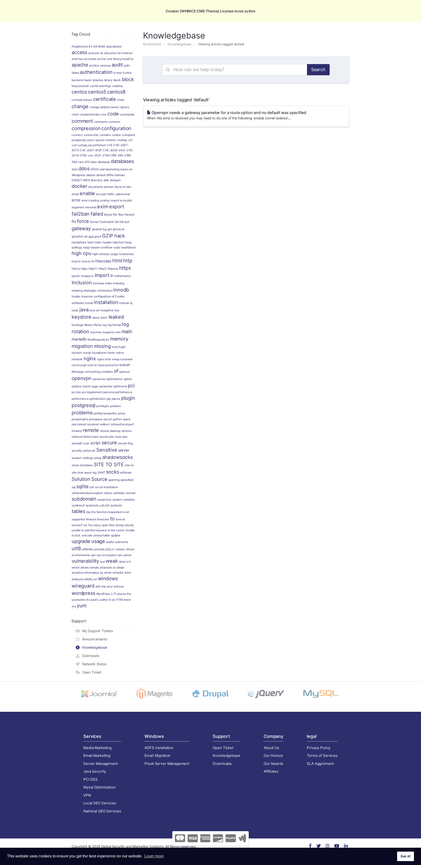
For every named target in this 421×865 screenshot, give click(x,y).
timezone (103, 519)
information (104, 290)
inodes (76, 296)
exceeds (90, 207)
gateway (81, 228)
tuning (119, 525)
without (119, 586)
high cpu (81, 253)
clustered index (90, 114)
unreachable (101, 535)
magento (108, 332)
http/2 (102, 268)
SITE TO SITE (109, 464)
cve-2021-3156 (98, 155)
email (75, 194)
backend (77, 80)
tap (88, 512)
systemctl (78, 505)
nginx (90, 358)
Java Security (94, 771)
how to (76, 261)
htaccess (103, 260)
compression (86, 128)
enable (87, 193)
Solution (81, 479)
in (112, 275)
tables (78, 511)
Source (99, 479)
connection (91, 135)
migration (82, 346)
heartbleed (128, 247)
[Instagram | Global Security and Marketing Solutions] (327, 846)
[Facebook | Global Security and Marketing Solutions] (310, 846)
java (83, 310)
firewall (129, 214)
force (83, 221)
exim (102, 206)
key (117, 310)
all (101, 53)
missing (102, 346)
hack (119, 236)
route (118, 436)
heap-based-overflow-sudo (101, 247)
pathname (120, 386)
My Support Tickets (96, 631)
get (109, 229)
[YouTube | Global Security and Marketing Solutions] (337, 846)
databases (122, 161)
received (93, 424)
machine (96, 332)
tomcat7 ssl (79, 525)
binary (108, 80)
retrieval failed (81, 436)
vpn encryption (106, 555)
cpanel (99, 140)
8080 (101, 46)
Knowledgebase (179, 44)
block (128, 79)
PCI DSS (90, 779)
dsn (128, 187)
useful (110, 542)
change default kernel (103, 107)
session (77, 458)
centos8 (116, 92)
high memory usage (105, 254)
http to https (79, 268)
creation (110, 140)
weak (112, 561)
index (108, 283)
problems (82, 413)
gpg (91, 236)
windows (108, 578)
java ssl (94, 310)
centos (79, 92)
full (117, 222)
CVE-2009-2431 (114, 150)
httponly (112, 268)
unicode (87, 535)
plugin (128, 398)
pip (108, 398)
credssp (122, 140)
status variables (114, 493)
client (75, 114)
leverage (77, 325)
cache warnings (100, 86)
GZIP (107, 236)
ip (131, 303)
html (117, 261)
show (75, 465)
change (80, 106)
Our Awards (273, 763)
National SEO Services (102, 811)
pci (131, 386)
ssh (91, 487)
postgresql (84, 405)
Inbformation (122, 276)
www (127, 599)
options (76, 386)
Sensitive (106, 450)
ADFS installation (158, 747)
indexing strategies (84, 290)
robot (94, 436)
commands (127, 114)
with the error (104, 586)
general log (99, 229)
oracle (86, 386)
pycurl (108, 419)
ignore (76, 276)
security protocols (83, 450)
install (89, 303)
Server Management (100, 763)
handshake (79, 242)
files (121, 214)
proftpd (98, 413)
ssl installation (108, 487)
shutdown (86, 465)
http (127, 261)
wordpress (83, 593)
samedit (77, 443)
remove (127, 431)
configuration (116, 128)
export (116, 206)
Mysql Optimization (99, 787)
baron (88, 80)
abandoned (113, 46)
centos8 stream (82, 100)
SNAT (101, 472)
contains (105, 135)
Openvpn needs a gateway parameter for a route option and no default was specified (226, 115)
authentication (96, 72)
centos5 (97, 92)
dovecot (120, 187)
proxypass (96, 419)
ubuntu (129, 525)
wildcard (77, 579)
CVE (110, 145)
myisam (77, 352)
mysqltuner (99, 352)
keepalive (107, 310)
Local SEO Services (99, 803)
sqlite (82, 486)
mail (117, 332)
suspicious (104, 499)
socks (112, 472)
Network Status (93, 664)
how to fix (88, 261)
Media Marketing (97, 747)
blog (74, 86)
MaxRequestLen (98, 339)
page (95, 386)
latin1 (104, 317)
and (109, 59)
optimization (114, 379)
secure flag (125, 443)
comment (82, 121)
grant (97, 236)
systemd (116, 505)
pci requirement (92, 392)
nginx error (104, 359)
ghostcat (118, 229)
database (104, 162)
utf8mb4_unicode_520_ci (98, 549)
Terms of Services (322, 755)
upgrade (81, 541)
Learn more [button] (154, 856)
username (121, 542)
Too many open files (101, 525)
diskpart (115, 180)
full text (124, 222)
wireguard (83, 586)
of (116, 371)
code (113, 114)
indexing (118, 283)
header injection (113, 242)
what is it (125, 561)
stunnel (130, 493)
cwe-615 (84, 162)
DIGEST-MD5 (81, 180)
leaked (116, 317)
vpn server (124, 555)
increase (98, 283)
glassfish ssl (79, 236)
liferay (97, 325)
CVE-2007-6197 (91, 150)
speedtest (127, 480)
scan (86, 443)
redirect (105, 424)
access (79, 52)
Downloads (89, 656)
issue (75, 310)
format (94, 222)
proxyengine (80, 419)
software (126, 472)
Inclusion (82, 282)
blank (117, 80)
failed (97, 214)
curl (74, 145)
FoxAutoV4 (106, 222)
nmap (115, 359)
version (120, 549)
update (115, 535)
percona (108, 392)
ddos (83, 168)
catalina (117, 86)
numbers (107, 371)
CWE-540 (116, 155)
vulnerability (85, 561)
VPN (87, 795)
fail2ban (81, 214)
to (112, 519)
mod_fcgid (118, 347)
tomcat (120, 519)
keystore (81, 317)
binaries (98, 80)
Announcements (93, 639)
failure (108, 214)
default (100, 175)
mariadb (79, 339)
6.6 (95, 46)
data (93, 162)
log (105, 325)
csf (130, 140)
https (125, 268)
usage (98, 541)
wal (102, 561)
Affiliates (271, 771)
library (88, 325)
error (76, 200)
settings (88, 458)
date (74, 169)
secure (109, 443)
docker (79, 186)
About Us (271, 747)
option (128, 379)
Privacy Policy (318, 747)
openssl (124, 371)
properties (110, 413)
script (95, 442)
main (127, 331)
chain (120, 100)
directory (97, 180)
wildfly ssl (90, 579)
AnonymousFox (123, 59)
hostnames (126, 254)
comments (101, 122)
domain (109, 187)
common (114, 122)
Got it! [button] (406, 856)
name (111, 352)
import (102, 275)
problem (115, 406)
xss (74, 606)
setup (97, 458)
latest (96, 317)
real (74, 424)
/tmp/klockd (79, 46)
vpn (93, 555)
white (107, 572)
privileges (102, 406)
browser (83, 86)
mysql (87, 352)
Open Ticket (90, 672)
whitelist (118, 572)
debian (91, 175)
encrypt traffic (105, 194)
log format (114, 325)
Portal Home (152, 44)
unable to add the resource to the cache (98, 530)
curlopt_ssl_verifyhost (91, 145)
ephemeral (123, 194)
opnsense (99, 379)
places (116, 398)
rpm (124, 436)
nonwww (126, 359)
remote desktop (110, 431)
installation (106, 302)
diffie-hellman (115, 175)
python (117, 419)
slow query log (86, 472)
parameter (106, 386)
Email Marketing (96, 755)
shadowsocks (117, 457)
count (90, 140)
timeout (91, 519)
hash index (94, 242)
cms (104, 114)
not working (92, 371)
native (120, 352)
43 (90, 46)
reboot (81, 424)
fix (74, 221)
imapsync (87, 276)
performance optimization (88, 398)
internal (124, 303)
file (115, 214)
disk (106, 180)
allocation (110, 53)
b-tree (118, 73)
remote (91, 430)
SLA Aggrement (320, 763)
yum (81, 605)
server (123, 450)
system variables (123, 499)
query (127, 419)
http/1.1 (93, 268)
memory (119, 339)
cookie (116, 135)
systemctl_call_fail (97, 505)
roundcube (106, 436)
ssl (97, 487)
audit (117, 65)
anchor (101, 59)
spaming (114, 480)
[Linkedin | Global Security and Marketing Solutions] (346, 846)
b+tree (127, 73)
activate (93, 53)
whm (127, 572)
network (77, 359)
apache (80, 65)
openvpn (82, 378)
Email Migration (157, 755)
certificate (104, 99)
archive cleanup (100, 65)
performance (123, 392)
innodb (121, 290)
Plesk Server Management (166, 763)
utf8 (76, 548)
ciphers (124, 107)
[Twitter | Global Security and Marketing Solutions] (318, 846)
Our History (273, 755)
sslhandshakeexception (87, 493)
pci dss (76, 392)
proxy (121, 413)
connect (77, 135)
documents (95, 187)
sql (74, 487)
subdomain (84, 499)
